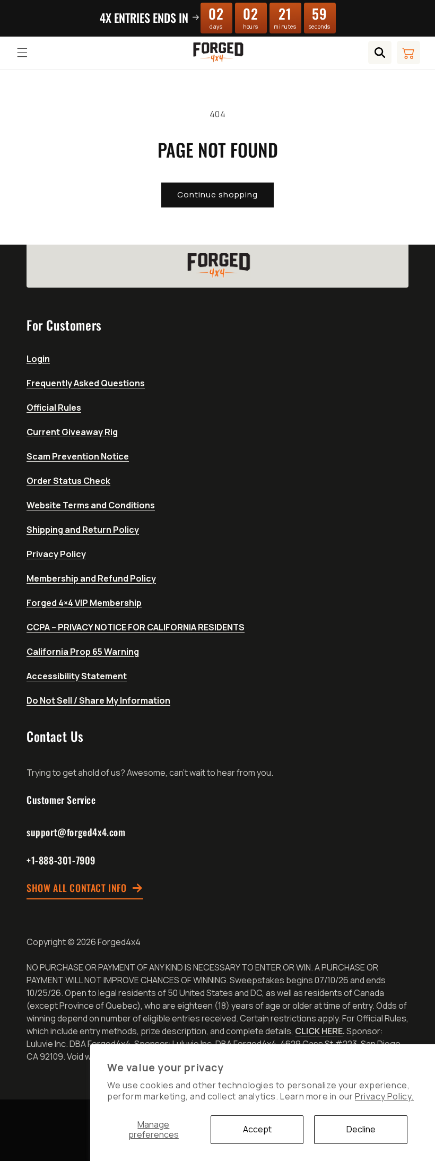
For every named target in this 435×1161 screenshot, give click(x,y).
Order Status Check (68, 481)
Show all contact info (77, 888)
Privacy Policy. (384, 1096)
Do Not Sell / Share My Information (98, 700)
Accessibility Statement (77, 676)
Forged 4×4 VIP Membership (84, 603)
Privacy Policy (56, 554)
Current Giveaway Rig (72, 432)
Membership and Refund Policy (91, 578)
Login (38, 359)
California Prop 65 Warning (83, 651)
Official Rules (54, 407)
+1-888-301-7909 (61, 860)
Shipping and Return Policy (83, 529)
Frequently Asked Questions (86, 383)
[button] (22, 52)
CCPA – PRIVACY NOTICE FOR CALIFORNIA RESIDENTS (136, 627)
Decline (361, 1129)
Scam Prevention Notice (78, 456)
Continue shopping (217, 194)
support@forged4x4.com (76, 832)
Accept (257, 1129)
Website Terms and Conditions (91, 505)
